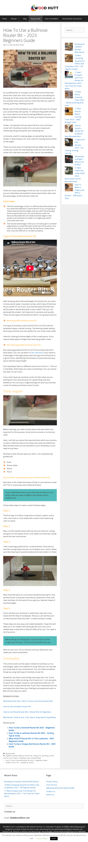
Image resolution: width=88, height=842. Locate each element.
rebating (22, 758)
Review (14, 19)
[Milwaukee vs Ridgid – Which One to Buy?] (69, 159)
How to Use (7, 758)
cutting (35, 756)
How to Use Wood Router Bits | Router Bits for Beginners (27, 712)
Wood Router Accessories (72, 19)
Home (4, 19)
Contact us (50, 791)
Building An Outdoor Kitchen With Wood (21, 781)
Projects (16, 758)
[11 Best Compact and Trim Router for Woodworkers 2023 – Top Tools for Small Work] (69, 75)
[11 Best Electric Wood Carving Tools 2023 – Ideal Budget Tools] (69, 111)
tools (28, 758)
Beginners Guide (11, 756)
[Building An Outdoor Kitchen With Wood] (69, 47)
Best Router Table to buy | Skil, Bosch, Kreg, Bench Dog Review (29, 717)
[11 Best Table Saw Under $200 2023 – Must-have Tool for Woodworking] (69, 170)
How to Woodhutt (51, 19)
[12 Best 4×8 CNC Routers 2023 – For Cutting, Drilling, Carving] (69, 142)
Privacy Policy (52, 781)
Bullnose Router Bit (25, 756)
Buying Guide (35, 19)
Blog (25, 19)
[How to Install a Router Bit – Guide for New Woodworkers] (69, 128)
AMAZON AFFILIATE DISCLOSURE (60, 788)
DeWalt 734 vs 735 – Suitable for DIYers (20, 763)
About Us (50, 794)
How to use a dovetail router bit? (17, 706)
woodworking (36, 758)
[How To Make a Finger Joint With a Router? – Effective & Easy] (69, 187)
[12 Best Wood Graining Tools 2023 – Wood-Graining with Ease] (69, 94)
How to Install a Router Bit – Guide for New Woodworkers (75, 131)
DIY (40, 756)
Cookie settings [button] (41, 838)
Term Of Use (51, 785)
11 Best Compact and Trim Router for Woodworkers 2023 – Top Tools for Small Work (21, 793)
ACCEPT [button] (53, 838)
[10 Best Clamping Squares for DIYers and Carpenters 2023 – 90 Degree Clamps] (69, 58)
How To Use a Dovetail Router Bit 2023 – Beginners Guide (26, 760)
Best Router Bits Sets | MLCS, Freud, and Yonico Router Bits (28, 701)
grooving (45, 756)
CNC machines (37, 352)
